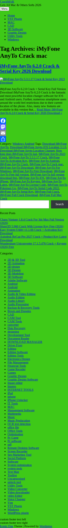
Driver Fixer (15, 345)
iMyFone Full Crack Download (19, 195)
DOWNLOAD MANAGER (25, 342)
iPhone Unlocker (18, 400)
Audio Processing (18, 304)
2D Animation (16, 263)
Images (12, 386)
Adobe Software (17, 280)
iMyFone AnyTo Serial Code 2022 (38, 188)
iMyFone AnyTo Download (16, 167)
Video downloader (19, 492)
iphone (12, 396)
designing (13, 331)
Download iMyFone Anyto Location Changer (27, 150)
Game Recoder (17, 369)
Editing (12, 348)
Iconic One (6, 526)
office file (13, 427)
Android (13, 287)
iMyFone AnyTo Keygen (25, 181)
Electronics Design (19, 359)
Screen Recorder (17, 451)
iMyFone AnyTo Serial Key (16, 191)
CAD (11, 25)
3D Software (15, 29)
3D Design (14, 270)
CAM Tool (14, 318)
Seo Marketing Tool (19, 454)
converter (13, 324)
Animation (14, 290)
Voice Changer (16, 499)
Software (13, 461)
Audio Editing (16, 297)
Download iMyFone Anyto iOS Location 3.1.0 (38, 147)
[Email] (34, 133)
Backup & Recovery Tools (23, 307)
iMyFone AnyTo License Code (27, 184)
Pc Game (13, 437)
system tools (15, 468)
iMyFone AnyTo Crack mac (46, 164)
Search (60, 204)
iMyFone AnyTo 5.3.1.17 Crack (28, 157)
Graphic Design (17, 32)
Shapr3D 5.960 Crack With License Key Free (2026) (31, 226)
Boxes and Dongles (19, 311)
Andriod (29, 143)
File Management (18, 362)
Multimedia (14, 413)
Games (12, 372)
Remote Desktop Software (23, 448)
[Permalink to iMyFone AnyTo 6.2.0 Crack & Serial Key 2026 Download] (34, 82)
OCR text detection (19, 424)
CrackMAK (7, 1)
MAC (11, 22)
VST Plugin (15, 19)
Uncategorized (16, 478)
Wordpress (45, 526)
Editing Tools (16, 355)
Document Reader (18, 338)
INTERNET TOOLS (20, 389)
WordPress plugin (18, 513)
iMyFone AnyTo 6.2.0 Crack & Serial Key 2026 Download (30, 68)
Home (11, 15)
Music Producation (19, 420)
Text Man (13, 471)
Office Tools (15, 430)
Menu (5, 8)
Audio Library (16, 300)
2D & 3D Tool (16, 259)
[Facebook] (34, 121)
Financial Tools (17, 365)
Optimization (15, 434)
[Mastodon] (34, 127)
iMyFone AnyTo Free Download (32, 171)
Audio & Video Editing (22, 294)
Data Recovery (17, 328)
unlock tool (14, 482)
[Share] (34, 139)
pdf (10, 444)
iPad (10, 393)
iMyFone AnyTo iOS (31, 178)
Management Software (21, 410)
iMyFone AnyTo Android (44, 160)
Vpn (10, 502)
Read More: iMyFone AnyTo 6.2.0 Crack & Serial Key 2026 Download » (31, 111)
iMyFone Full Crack (47, 191)
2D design (14, 266)
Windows (13, 39)
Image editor (15, 383)
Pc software (15, 441)
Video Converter (17, 489)
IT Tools (13, 403)
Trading (12, 475)
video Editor (15, 495)
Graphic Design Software (23, 379)
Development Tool (19, 335)
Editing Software (18, 352)
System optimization (20, 465)
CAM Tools (15, 321)
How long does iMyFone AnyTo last (31, 152)
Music (11, 417)
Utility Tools (15, 36)
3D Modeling (16, 273)
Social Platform (17, 458)
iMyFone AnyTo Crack (14, 164)
